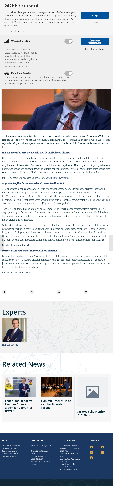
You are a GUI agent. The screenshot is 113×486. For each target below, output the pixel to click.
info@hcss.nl (42, 451)
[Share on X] (32, 292)
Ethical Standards (67, 464)
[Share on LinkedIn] (59, 292)
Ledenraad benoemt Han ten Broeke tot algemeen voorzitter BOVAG (18, 406)
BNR (107, 143)
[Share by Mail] (86, 292)
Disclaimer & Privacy (68, 446)
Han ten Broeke (10, 344)
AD (7, 147)
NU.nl (16, 147)
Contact (34, 464)
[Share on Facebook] (4, 292)
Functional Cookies (21, 73)
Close (23, 31)
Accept (94, 15)
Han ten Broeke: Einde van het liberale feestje (56, 404)
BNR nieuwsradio (59, 177)
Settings (95, 22)
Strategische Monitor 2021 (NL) (91, 413)
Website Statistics (20, 41)
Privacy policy (11, 31)
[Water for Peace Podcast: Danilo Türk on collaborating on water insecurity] (111, 243)
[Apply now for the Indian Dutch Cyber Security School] (2, 243)
